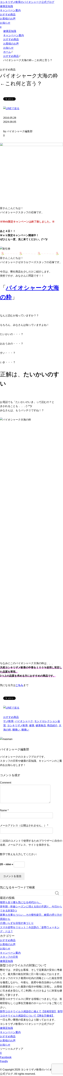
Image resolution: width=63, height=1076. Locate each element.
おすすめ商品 (8, 14)
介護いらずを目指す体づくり (17, 923)
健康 (31, 725)
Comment (5, 782)
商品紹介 (52, 725)
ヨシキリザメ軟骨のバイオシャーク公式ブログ (27, 2)
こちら (19, 685)
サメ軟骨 (8, 721)
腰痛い (16, 729)
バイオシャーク (24, 721)
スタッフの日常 (9, 956)
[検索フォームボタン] (58, 893)
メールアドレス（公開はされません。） (23, 825)
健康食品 (41, 725)
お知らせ (5, 22)
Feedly (4, 1061)
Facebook (5, 1057)
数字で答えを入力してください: (18, 854)
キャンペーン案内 (10, 10)
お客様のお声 (8, 18)
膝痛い (25, 729)
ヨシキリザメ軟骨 (17, 725)
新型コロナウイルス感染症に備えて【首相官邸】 (28, 1011)
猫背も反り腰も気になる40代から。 (21, 902)
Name (3, 810)
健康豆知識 (6, 6)
